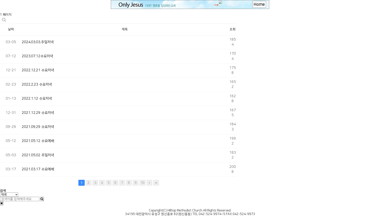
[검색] (42, 199)
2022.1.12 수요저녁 (37, 99)
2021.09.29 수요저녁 (38, 127)
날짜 (11, 29)
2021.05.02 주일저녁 (38, 155)
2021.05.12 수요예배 (38, 141)
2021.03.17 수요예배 (38, 169)
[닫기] (1, 203)
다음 (149, 183)
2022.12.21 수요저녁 (38, 70)
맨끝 (156, 183)
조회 (233, 29)
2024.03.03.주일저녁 (38, 42)
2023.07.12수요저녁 (37, 56)
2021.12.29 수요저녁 (38, 113)
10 (142, 183)
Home (259, 4)
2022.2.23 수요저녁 (37, 85)
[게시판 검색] (4, 19)
